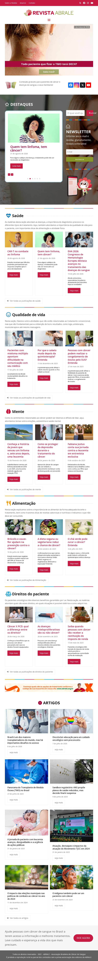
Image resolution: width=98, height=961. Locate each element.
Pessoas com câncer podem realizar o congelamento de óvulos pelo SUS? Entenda (79, 357)
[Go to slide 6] (39, 183)
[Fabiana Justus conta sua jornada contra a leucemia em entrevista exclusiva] (79, 432)
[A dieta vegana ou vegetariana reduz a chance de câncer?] (49, 527)
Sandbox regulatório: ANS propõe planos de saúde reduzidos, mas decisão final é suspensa (68, 790)
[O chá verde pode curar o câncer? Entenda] (79, 527)
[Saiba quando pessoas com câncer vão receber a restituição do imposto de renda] (79, 614)
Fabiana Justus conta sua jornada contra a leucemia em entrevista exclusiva (78, 450)
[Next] (12, 179)
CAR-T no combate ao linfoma (17, 253)
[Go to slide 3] (32, 183)
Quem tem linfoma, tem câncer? (49, 253)
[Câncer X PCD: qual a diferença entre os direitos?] (19, 614)
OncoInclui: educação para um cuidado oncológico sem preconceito (71, 738)
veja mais (14, 752)
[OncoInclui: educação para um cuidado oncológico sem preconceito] (71, 721)
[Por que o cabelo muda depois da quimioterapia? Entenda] (49, 338)
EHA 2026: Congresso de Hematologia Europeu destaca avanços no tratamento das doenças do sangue (79, 261)
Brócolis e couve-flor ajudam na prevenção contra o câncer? (18, 543)
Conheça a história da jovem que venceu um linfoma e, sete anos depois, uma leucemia (18, 450)
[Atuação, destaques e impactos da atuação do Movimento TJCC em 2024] (71, 825)
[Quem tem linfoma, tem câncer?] (49, 239)
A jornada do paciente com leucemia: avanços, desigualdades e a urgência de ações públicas (25, 842)
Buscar (91, 113)
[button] (49, 20)
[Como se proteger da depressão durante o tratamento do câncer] (49, 432)
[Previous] (9, 179)
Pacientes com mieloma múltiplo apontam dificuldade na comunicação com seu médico (32, 152)
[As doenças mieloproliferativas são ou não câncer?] (49, 614)
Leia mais (16, 171)
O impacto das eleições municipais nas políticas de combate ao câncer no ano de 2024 (26, 896)
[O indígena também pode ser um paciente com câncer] (71, 877)
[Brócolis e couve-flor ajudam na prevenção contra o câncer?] (19, 527)
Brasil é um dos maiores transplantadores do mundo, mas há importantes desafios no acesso (25, 740)
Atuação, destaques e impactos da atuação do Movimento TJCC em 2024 (71, 847)
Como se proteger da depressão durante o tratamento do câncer (48, 450)
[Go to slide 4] (34, 183)
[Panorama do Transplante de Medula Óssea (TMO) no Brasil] (26, 771)
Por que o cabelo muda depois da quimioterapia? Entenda (47, 355)
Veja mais (13, 275)
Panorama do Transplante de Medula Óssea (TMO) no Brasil (25, 789)
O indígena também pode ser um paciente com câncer (68, 895)
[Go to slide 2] (30, 183)
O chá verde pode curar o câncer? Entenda (77, 542)
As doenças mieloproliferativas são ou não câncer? (49, 629)
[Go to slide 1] (27, 183)
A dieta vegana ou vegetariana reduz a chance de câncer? (49, 542)
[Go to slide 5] (37, 183)
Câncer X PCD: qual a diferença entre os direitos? (18, 629)
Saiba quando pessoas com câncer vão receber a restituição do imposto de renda (79, 633)
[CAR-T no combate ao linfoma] (19, 239)
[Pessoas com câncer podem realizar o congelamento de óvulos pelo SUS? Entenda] (79, 338)
